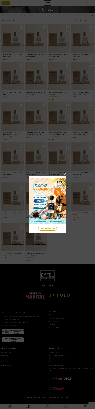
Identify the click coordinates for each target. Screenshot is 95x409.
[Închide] (65, 173)
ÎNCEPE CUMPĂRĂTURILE (47, 228)
